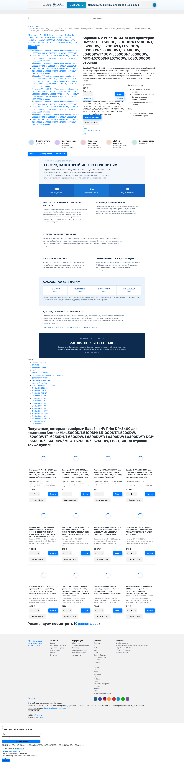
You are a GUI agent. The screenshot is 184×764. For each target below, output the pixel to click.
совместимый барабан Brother (45, 385)
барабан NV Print (39, 368)
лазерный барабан (39, 383)
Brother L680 (37, 424)
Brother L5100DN (39, 390)
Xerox (96, 681)
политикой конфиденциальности (13, 750)
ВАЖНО (69, 12)
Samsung (97, 674)
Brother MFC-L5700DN (41, 419)
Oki (95, 665)
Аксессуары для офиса (102, 693)
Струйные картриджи (102, 684)
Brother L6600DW (39, 416)
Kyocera (97, 660)
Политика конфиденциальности (164, 12)
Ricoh (96, 672)
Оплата (30, 12)
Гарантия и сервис (57, 12)
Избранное (87, 98)
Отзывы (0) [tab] (60, 154)
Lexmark (97, 662)
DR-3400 (35, 365)
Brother (37, 26)
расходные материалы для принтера (47, 375)
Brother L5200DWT (39, 398)
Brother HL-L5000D (40, 388)
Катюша (97, 643)
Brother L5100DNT (39, 393)
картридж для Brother (41, 380)
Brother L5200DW (39, 396)
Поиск (118, 18)
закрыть (6, 761)
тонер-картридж (39, 362)
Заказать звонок (122, 653)
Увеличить (32, 48)
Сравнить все (86, 624)
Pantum (96, 669)
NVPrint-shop (37, 715)
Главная (30, 26)
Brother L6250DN (39, 401)
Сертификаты (78, 12)
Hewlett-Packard (100, 655)
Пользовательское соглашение (141, 12)
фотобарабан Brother (40, 378)
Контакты (87, 12)
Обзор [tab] (31, 154)
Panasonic (97, 667)
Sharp (96, 677)
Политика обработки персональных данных (113, 12)
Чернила (97, 688)
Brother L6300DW (39, 403)
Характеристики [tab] (45, 154)
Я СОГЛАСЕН (34, 711)
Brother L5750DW (39, 421)
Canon (96, 650)
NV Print (35, 370)
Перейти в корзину (92, 117)
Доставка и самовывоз (42, 12)
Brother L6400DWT (39, 411)
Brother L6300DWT (39, 406)
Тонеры (97, 686)
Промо (94, 12)
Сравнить (120, 98)
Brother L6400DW (39, 408)
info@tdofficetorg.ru (123, 650)
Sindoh (96, 645)
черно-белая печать (40, 373)
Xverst (42, 717)
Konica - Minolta (100, 657)
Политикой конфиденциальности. (57, 708)
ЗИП (95, 691)
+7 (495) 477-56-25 (123, 648)
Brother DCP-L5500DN (41, 413)
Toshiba (97, 679)
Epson (96, 653)
